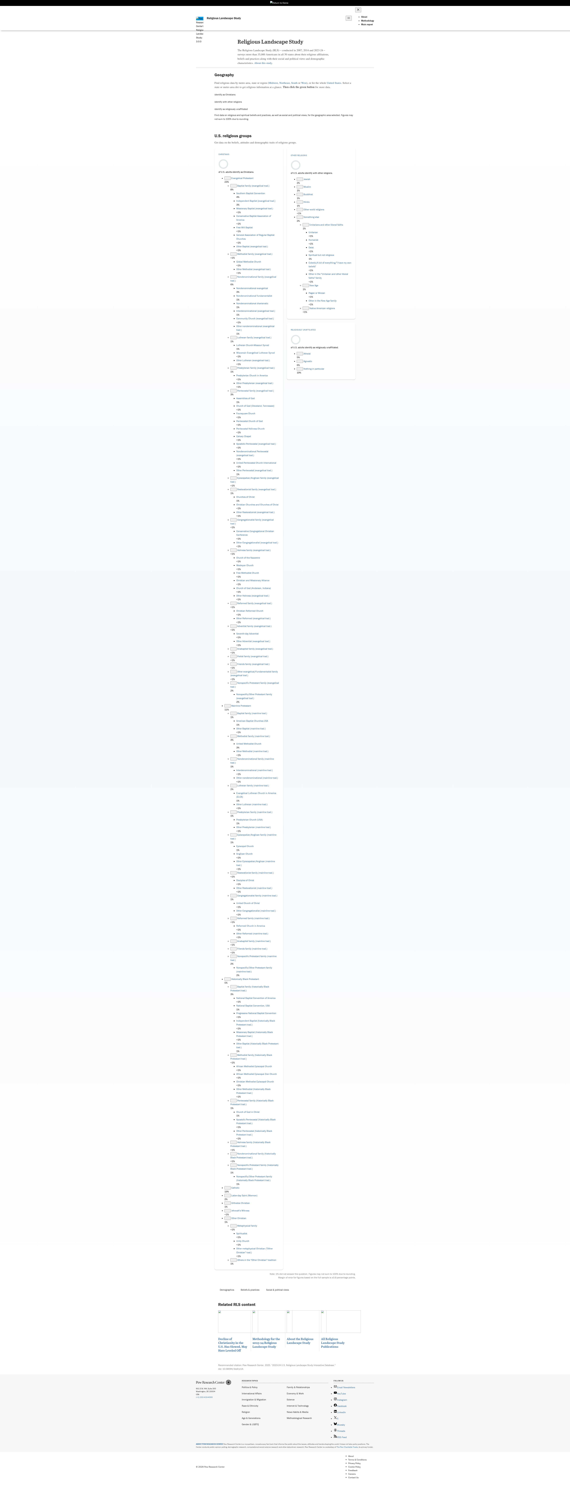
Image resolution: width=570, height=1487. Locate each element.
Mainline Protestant (241, 705)
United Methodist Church (248, 743)
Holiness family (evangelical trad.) (254, 550)
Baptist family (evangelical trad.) (253, 185)
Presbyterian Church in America (252, 375)
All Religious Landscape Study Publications (333, 1343)
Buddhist (308, 194)
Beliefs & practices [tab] (250, 1289)
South (294, 83)
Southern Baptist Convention (250, 193)
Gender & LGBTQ (250, 1424)
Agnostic (308, 361)
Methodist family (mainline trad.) (253, 736)
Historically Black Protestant (245, 979)
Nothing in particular (314, 368)
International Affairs (252, 1393)
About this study (263, 63)
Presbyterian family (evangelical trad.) (256, 367)
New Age (313, 285)
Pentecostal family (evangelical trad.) (255, 390)
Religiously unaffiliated (303, 330)
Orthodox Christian (240, 1202)
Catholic (235, 1187)
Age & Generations (251, 1418)
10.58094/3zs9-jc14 (233, 1368)
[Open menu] (349, 18)
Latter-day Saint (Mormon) (244, 1195)
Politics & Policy (250, 1387)
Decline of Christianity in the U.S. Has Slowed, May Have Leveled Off (232, 1344)
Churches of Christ (245, 496)
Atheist (307, 353)
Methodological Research (299, 1418)
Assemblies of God (245, 398)
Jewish (307, 179)
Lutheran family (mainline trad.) (253, 785)
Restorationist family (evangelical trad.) (256, 489)
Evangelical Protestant (242, 178)
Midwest (273, 83)
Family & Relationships (298, 1387)
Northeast (284, 83)
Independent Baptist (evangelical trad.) (255, 200)
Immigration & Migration (254, 1399)
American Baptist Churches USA (252, 720)
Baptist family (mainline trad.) (252, 713)
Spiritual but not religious (321, 254)
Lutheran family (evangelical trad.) (254, 337)
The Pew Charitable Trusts (347, 1447)
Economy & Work (295, 1393)
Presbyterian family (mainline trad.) (254, 812)
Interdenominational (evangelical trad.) (255, 310)
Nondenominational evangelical (252, 288)
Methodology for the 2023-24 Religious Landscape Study (266, 1343)
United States (334, 83)
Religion (246, 1411)
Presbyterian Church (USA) (249, 819)
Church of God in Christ (247, 1111)
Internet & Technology (298, 1405)
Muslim (307, 186)
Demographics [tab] (227, 1289)
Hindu (307, 201)
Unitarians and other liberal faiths (326, 224)
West (304, 83)
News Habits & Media (297, 1411)
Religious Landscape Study (224, 18)
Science (290, 1399)
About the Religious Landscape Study (300, 1341)
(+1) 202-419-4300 (204, 1397)
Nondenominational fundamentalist (254, 295)
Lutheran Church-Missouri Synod (252, 345)
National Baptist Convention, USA (253, 1005)
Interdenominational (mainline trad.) (254, 770)
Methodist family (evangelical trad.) (254, 253)
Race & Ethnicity (250, 1405)
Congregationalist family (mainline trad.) (257, 895)
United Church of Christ (248, 903)
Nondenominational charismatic (252, 303)
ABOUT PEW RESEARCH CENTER (209, 1444)
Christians (223, 154)
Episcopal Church (245, 846)
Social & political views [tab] (277, 1289)
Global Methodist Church (248, 261)
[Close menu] (358, 9)
